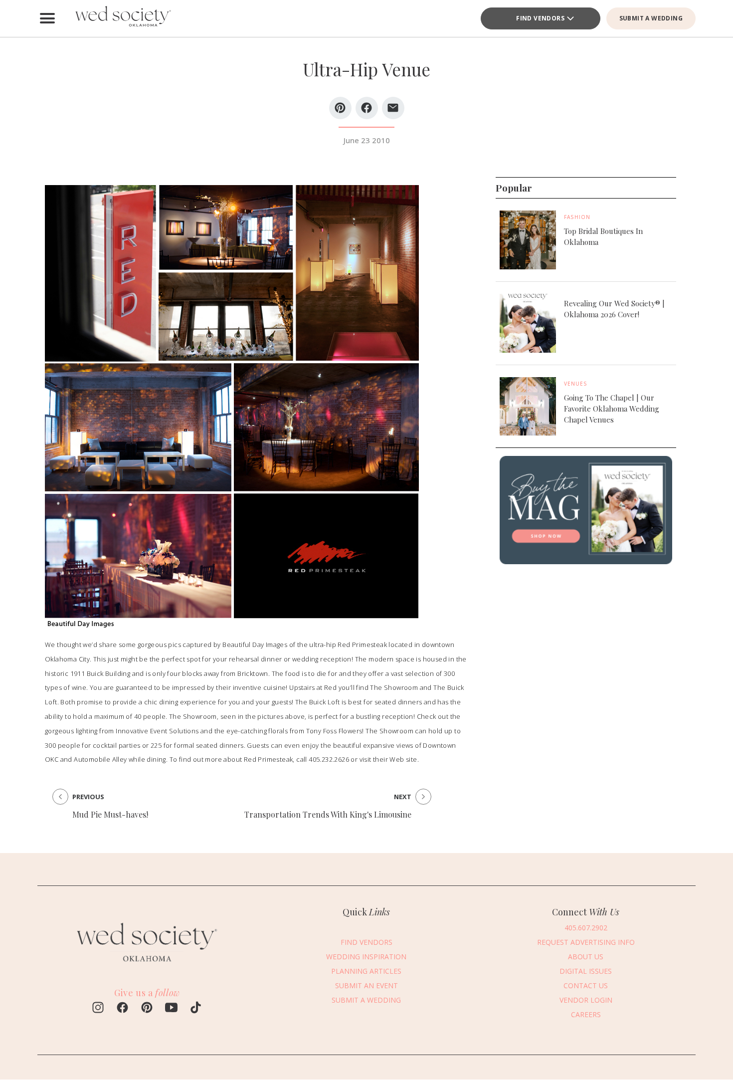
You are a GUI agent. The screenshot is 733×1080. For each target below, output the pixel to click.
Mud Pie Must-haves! (110, 814)
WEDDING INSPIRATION (366, 956)
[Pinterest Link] (147, 1009)
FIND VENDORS (540, 18)
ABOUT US (585, 956)
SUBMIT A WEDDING (651, 18)
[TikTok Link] (195, 1009)
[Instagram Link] (98, 1009)
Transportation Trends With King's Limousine (327, 814)
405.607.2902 (585, 927)
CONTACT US (585, 985)
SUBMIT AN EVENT (366, 985)
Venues (575, 383)
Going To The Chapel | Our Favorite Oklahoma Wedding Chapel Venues (611, 408)
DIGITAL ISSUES (585, 971)
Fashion (577, 217)
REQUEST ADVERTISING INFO (586, 942)
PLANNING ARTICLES (366, 971)
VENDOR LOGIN (585, 1000)
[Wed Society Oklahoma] (122, 18)
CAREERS (586, 1014)
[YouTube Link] (171, 1009)
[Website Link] (147, 966)
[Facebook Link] (122, 1009)
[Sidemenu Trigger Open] (47, 18)
